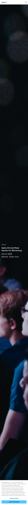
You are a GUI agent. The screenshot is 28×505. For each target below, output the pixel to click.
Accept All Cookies (14, 502)
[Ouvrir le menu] (26, 2)
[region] (14, 492)
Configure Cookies (14, 498)
